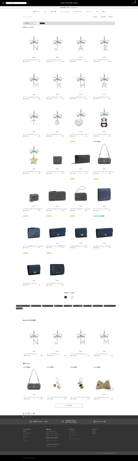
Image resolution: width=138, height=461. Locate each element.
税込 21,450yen (73, 247)
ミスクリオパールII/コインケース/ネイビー (33, 208)
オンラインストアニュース (74, 438)
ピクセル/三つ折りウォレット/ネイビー (79, 246)
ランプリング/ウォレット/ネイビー (101, 208)
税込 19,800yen (96, 210)
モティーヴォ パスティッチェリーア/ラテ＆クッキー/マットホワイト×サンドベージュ (66, 397)
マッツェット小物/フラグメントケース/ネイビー (34, 246)
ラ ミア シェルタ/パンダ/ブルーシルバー (102, 134)
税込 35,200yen (49, 173)
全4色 (104, 169)
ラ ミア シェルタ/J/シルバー (53, 354)
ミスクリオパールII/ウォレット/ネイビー (55, 171)
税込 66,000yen (97, 398)
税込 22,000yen (73, 173)
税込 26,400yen (26, 284)
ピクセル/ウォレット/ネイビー (30, 283)
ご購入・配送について (27, 433)
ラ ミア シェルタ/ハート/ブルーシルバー (79, 134)
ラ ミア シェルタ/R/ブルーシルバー (101, 97)
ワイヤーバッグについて (73, 435)
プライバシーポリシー (99, 453)
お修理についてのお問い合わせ (52, 433)
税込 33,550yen (73, 136)
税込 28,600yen (96, 247)
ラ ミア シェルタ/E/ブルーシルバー (101, 59)
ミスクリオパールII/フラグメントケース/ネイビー (81, 208)
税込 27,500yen (73, 210)
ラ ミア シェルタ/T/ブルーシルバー (31, 134)
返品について (25, 435)
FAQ (24, 438)
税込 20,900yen (26, 61)
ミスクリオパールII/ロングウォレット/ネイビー (57, 208)
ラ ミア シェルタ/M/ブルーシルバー (31, 97)
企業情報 (93, 431)
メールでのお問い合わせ (50, 431)
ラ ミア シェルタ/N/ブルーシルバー (31, 59)
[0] (135, 3)
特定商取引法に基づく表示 (110, 453)
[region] (34, 43)
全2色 (57, 169)
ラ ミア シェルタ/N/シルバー (30, 354)
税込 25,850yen (49, 247)
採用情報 (93, 433)
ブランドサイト (72, 431)
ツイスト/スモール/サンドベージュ (102, 397)
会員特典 (24, 431)
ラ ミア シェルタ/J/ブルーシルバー (54, 59)
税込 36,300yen (49, 210)
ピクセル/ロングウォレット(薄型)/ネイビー (56, 246)
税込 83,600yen (96, 173)
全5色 (33, 57)
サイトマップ (25, 440)
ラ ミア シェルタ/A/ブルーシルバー (78, 59)
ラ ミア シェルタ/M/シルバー (101, 354)
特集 (70, 437)
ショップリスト (72, 433)
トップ (25, 16)
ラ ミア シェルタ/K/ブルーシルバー (54, 97)
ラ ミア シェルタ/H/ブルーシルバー (78, 97)
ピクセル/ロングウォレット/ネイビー (102, 246)
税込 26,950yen (26, 210)
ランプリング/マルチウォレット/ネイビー (79, 171)
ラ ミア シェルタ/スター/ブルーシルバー (32, 171)
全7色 (104, 394)
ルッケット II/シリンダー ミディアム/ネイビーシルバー (106, 171)
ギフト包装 (25, 437)
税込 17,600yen (26, 247)
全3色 (80, 243)
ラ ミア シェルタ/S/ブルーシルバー (54, 134)
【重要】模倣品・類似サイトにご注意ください (69, 7)
